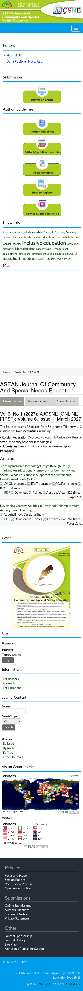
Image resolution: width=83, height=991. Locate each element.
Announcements (39, 401)
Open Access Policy (18, 888)
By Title (8, 752)
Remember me (13, 655)
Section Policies (15, 879)
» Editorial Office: (14, 55)
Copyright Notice (16, 914)
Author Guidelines (17, 910)
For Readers (11, 679)
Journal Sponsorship (18, 936)
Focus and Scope (16, 875)
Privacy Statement (17, 918)
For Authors (11, 683)
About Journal (65, 401)
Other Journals (13, 757)
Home (7, 372)
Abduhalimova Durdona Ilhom (23, 514)
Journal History (15, 940)
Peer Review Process (18, 884)
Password (7, 649)
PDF (7, 492)
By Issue (8, 743)
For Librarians (12, 687)
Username (8, 643)
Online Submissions (18, 905)
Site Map (11, 944)
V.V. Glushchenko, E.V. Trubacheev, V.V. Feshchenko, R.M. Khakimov (39, 486)
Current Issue (12, 401)
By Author (10, 748)
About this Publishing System (24, 948)
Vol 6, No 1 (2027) (27, 372)
